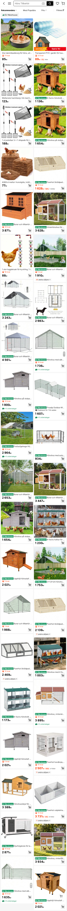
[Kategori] (9, 3)
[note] (9, 408)
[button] (4, 3)
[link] (57, 3)
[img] (50, 49)
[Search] (50, 3)
